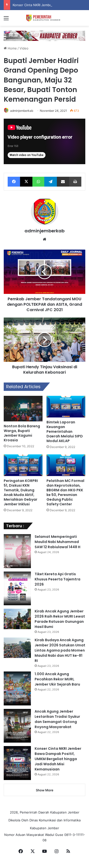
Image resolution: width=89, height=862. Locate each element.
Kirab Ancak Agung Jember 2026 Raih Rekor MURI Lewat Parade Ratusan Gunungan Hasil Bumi (60, 619)
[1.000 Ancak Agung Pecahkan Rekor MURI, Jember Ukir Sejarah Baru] (17, 688)
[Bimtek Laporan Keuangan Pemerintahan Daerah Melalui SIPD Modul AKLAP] (65, 406)
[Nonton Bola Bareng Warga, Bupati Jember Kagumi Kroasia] (23, 409)
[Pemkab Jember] (44, 18)
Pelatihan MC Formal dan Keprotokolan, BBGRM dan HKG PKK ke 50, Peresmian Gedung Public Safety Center (65, 492)
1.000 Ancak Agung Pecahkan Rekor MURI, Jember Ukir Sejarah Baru (57, 679)
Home (12, 48)
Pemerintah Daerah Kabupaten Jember (49, 812)
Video (24, 48)
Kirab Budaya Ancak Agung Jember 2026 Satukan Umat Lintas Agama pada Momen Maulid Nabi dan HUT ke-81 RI (60, 650)
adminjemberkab (21, 110)
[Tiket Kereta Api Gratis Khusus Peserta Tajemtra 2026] (17, 589)
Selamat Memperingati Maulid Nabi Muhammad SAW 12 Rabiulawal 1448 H (57, 541)
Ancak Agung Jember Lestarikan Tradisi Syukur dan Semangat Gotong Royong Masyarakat (57, 719)
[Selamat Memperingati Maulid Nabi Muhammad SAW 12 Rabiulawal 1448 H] (17, 551)
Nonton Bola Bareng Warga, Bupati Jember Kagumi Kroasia (22, 433)
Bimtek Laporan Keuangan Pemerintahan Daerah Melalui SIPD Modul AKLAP (64, 431)
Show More (44, 790)
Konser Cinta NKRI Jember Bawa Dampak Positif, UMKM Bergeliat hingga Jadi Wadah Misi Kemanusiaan (58, 759)
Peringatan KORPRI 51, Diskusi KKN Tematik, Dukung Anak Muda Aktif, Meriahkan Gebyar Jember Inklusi (21, 492)
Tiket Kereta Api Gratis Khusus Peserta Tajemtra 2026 (57, 579)
